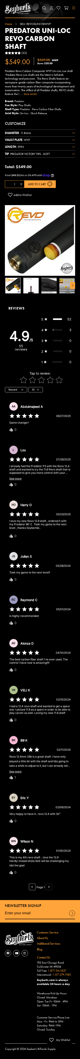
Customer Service (47, 932)
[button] (44, 8)
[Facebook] (8, 953)
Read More (30, 94)
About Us (42, 938)
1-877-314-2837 (57, 970)
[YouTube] (16, 953)
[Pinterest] (25, 953)
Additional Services (48, 944)
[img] (24, 416)
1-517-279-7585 (61, 975)
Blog (39, 949)
